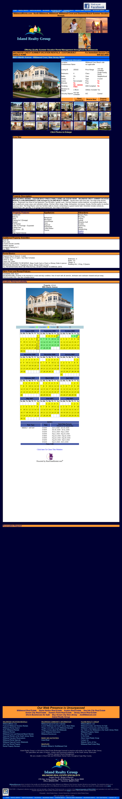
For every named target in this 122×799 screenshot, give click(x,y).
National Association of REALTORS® (85, 789)
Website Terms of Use (89, 742)
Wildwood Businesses (48, 734)
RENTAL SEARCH (15, 797)
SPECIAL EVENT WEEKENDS (74, 797)
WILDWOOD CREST (48, 797)
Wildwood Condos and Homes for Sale (94, 726)
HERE (109, 786)
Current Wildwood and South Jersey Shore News (58, 726)
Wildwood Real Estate (26, 710)
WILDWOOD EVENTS (89, 797)
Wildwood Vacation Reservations (14, 738)
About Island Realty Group (90, 738)
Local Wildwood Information (50, 732)
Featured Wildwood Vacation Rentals (15, 726)
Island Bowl (45, 740)
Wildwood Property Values (90, 732)
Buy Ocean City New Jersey (64, 715)
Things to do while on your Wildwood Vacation (57, 728)
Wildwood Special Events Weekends (15, 742)
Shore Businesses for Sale (38, 715)
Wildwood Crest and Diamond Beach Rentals (18, 734)
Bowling (81, 231)
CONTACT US (112, 797)
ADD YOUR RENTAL (102, 797)
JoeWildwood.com (88, 715)
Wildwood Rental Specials (12, 740)
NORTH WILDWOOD (27, 797)
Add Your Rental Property (11, 744)
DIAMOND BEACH (60, 797)
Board (69, 790)
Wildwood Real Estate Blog (90, 744)
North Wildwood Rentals (11, 730)
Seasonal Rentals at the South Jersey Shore (18, 736)
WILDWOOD (38, 797)
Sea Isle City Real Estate (94, 710)
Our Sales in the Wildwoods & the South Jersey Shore (99, 730)
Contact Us (85, 740)
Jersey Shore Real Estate (85, 713)
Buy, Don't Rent (86, 734)
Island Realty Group (61, 717)
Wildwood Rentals (9, 732)
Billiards (81, 233)
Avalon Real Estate (72, 710)
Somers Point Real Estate (59, 713)
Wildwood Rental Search (11, 728)
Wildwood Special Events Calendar (53, 724)
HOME (7, 797)
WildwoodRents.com (10, 724)
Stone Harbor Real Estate (50, 710)
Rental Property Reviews (11, 746)
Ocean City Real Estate (35, 713)
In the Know (85, 736)
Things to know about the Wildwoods (54, 730)
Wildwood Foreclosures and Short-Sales (94, 728)
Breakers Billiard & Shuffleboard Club (54, 746)
